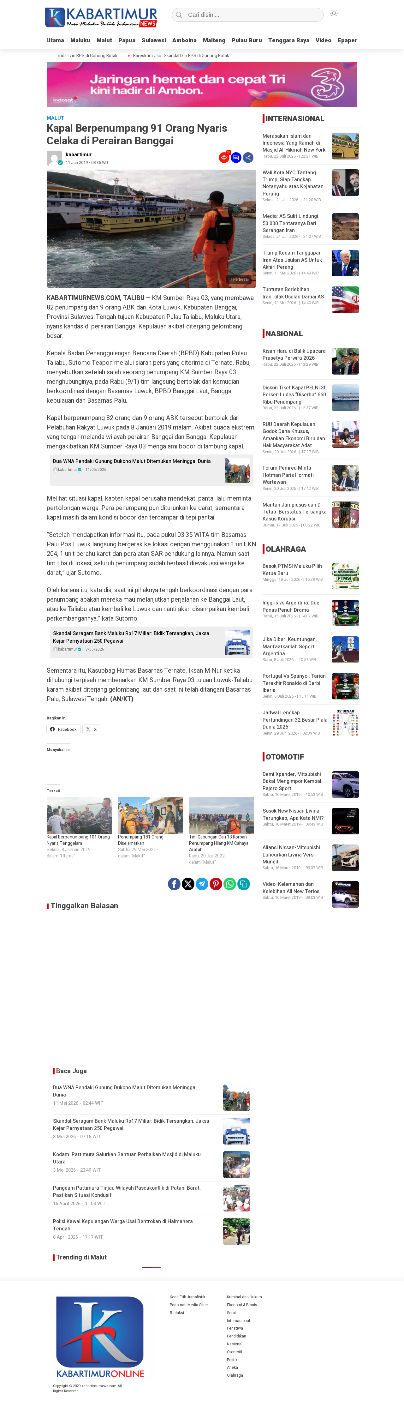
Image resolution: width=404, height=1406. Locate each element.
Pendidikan (236, 1336)
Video (323, 40)
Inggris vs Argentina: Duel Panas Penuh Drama (292, 606)
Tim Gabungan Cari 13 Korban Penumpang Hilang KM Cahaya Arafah (218, 843)
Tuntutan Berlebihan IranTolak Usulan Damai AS (293, 293)
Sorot (231, 1313)
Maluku (80, 40)
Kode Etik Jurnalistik (187, 1297)
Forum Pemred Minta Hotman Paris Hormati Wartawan (288, 475)
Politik (232, 1360)
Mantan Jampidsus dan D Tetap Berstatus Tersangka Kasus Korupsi (295, 512)
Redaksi (177, 1313)
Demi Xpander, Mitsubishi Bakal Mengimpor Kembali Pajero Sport (293, 782)
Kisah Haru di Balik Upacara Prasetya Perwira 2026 (294, 354)
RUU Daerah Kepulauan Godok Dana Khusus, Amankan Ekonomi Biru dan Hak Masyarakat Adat (294, 435)
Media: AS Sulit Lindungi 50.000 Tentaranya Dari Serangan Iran (290, 224)
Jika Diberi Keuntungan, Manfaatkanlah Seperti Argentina (290, 647)
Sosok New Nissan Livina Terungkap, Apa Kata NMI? (293, 815)
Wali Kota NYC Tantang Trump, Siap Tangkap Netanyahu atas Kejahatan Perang (293, 183)
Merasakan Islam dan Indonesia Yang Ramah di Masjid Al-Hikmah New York (294, 143)
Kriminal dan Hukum (244, 1297)
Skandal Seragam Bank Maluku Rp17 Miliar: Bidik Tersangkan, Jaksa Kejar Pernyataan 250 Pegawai (131, 637)
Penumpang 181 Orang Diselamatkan (140, 840)
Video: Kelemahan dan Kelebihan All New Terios (291, 888)
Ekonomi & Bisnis (242, 1305)
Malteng (214, 40)
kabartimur (79, 155)
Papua (126, 40)
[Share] (248, 157)
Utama (55, 40)
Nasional (234, 1344)
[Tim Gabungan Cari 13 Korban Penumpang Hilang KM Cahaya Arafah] (221, 815)
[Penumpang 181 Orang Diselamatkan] (150, 815)
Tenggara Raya (288, 40)
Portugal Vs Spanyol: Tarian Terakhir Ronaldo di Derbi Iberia (294, 683)
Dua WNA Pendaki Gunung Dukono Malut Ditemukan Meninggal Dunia (132, 461)
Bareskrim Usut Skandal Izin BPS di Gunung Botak (167, 56)
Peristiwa (235, 1328)
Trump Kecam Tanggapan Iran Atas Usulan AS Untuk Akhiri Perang (292, 260)
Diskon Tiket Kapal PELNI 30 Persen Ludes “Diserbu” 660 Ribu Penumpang (295, 395)
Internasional (238, 1321)
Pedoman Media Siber (189, 1305)
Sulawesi (154, 40)
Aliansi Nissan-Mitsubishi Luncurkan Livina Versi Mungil (291, 855)
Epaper (347, 40)
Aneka (232, 1367)
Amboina (184, 40)
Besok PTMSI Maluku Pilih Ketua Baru (292, 570)
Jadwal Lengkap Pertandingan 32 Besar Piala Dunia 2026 (295, 720)
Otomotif (234, 1352)
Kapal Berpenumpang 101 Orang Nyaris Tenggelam (78, 840)
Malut (104, 40)
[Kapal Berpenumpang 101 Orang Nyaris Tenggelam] (79, 815)
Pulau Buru (247, 40)
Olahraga (235, 1375)
